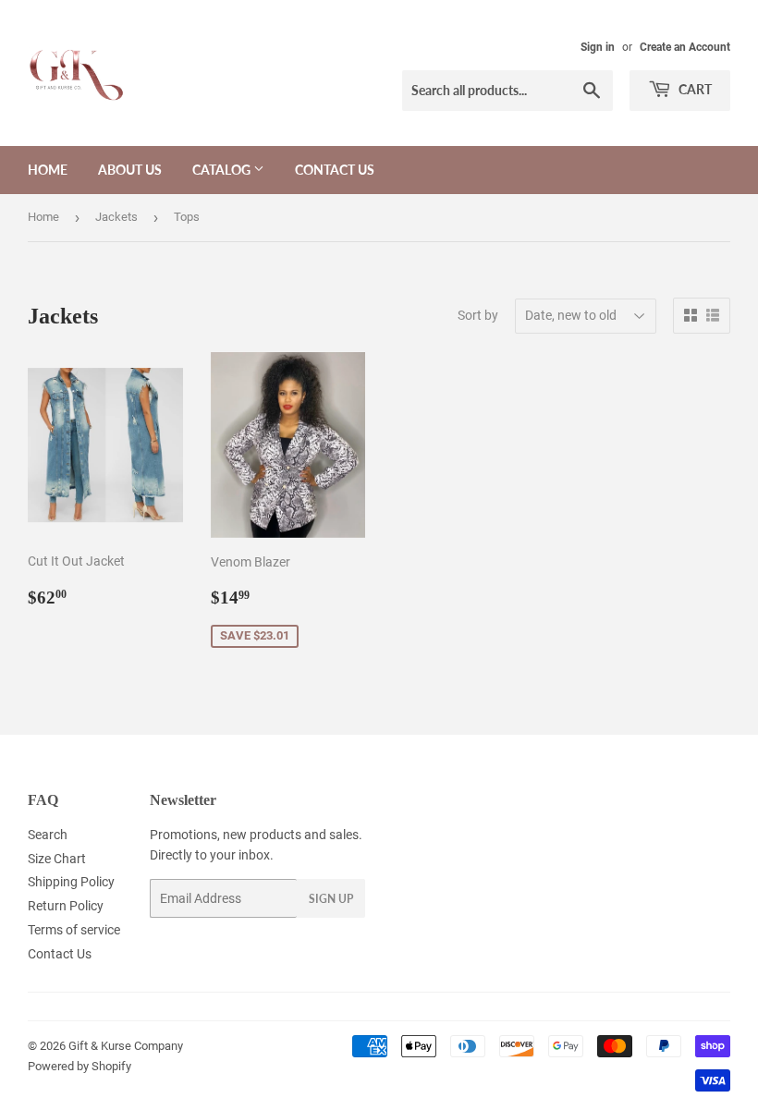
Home (47, 169)
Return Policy (66, 905)
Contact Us (334, 169)
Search (47, 834)
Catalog (222, 169)
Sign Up (331, 899)
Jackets (116, 217)
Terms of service (74, 929)
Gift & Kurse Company (125, 1046)
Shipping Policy (71, 881)
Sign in (598, 47)
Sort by (478, 315)
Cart (694, 89)
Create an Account (685, 47)
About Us (130, 169)
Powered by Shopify (79, 1066)
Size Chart (57, 858)
